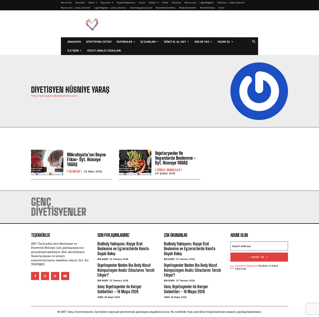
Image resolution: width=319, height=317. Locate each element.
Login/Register (207, 2)
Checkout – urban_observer (231, 2)
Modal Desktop (207, 7)
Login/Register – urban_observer (110, 7)
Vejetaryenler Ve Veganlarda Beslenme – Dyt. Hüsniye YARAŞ (175, 158)
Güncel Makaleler (168, 170)
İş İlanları (148, 41)
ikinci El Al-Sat (175, 41)
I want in (257, 257)
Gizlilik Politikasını (246, 265)
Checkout (176, 2)
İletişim (152, 2)
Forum (142, 2)
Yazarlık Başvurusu (126, 2)
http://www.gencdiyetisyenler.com (54, 96)
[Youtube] (65, 276)
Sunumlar (80, 2)
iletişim (73, 50)
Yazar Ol (223, 41)
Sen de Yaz (66, 2)
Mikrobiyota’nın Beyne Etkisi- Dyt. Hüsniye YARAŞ (86, 159)
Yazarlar (74, 171)
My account (190, 2)
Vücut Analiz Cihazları (104, 50)
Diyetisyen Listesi (99, 41)
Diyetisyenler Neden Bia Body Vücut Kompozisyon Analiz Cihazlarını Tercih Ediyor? (126, 270)
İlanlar (91, 2)
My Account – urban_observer (76, 7)
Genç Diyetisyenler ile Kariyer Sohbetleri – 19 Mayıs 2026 (119, 289)
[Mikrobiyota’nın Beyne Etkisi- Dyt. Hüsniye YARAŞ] (47, 163)
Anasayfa (74, 41)
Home (165, 2)
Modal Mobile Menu (166, 7)
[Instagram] (45, 276)
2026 (100, 297)
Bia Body (102, 259)
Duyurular (106, 2)
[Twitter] (55, 276)
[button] (253, 42)
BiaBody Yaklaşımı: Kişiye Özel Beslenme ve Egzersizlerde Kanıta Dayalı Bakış (123, 248)
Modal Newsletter (188, 7)
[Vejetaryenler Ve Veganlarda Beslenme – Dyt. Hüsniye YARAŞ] (135, 163)
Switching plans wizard (141, 7)
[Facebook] (35, 276)
